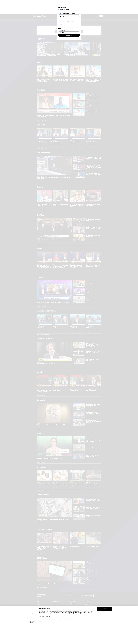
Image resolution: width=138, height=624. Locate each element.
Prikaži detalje (41, 621)
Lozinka (60, 28)
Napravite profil (66, 9)
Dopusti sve (104, 608)
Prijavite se (69, 35)
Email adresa (60, 24)
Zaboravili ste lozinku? (62, 32)
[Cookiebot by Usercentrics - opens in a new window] (31, 622)
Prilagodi (103, 611)
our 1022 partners (45, 609)
